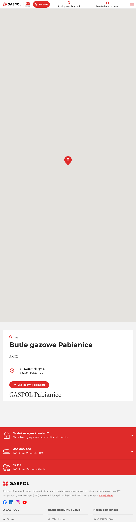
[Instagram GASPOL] (18, 502)
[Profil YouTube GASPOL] (25, 502)
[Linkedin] (11, 502)
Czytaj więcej (106, 495)
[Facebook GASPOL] (5, 502)
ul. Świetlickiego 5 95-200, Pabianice (32, 371)
